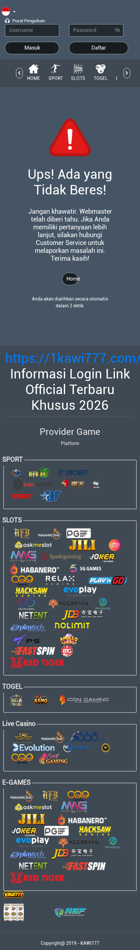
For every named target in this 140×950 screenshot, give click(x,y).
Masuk (32, 48)
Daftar (98, 48)
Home (72, 279)
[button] (9, 12)
